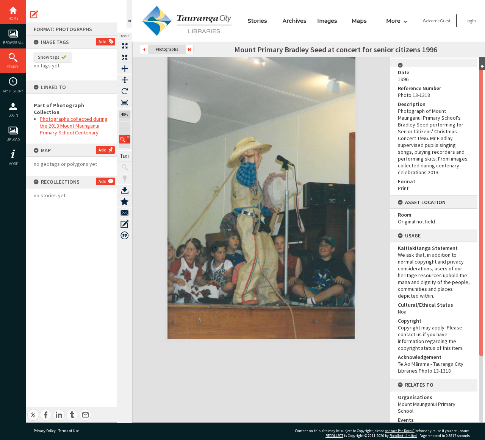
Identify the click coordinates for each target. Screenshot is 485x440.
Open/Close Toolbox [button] (129, 14)
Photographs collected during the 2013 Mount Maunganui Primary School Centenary (74, 125)
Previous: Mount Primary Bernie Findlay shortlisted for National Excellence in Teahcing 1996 (144, 49)
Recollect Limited (403, 435)
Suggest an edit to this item (34, 14)
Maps (359, 20)
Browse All (13, 42)
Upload (13, 139)
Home (13, 18)
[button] (124, 139)
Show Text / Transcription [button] (124, 156)
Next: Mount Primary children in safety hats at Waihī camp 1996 (189, 49)
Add (102, 41)
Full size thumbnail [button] (124, 45)
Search (13, 66)
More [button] (13, 163)
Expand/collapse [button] (482, 63)
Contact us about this (124, 212)
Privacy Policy (45, 430)
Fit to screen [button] (124, 57)
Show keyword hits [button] (124, 167)
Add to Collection (124, 201)
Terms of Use (68, 430)
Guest (445, 20)
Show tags (48, 57)
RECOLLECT (334, 435)
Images (327, 20)
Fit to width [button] (124, 68)
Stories (257, 20)
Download (124, 190)
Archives (295, 20)
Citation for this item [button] (124, 235)
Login (13, 115)
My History (13, 91)
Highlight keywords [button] (124, 178)
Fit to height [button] (124, 80)
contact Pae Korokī (400, 430)
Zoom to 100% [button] (124, 102)
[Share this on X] (33, 410)
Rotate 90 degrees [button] (124, 91)
